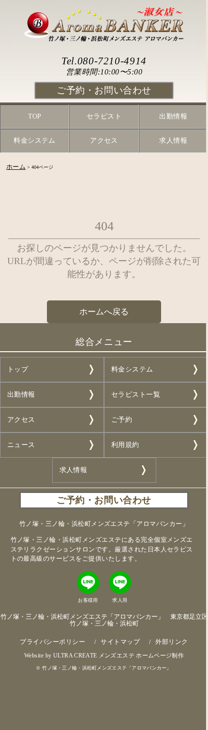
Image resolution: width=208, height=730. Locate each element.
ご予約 (121, 419)
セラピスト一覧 (135, 394)
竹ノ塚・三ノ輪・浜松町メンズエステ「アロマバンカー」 (107, 667)
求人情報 (173, 140)
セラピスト (104, 116)
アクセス (104, 140)
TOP (35, 116)
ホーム (16, 167)
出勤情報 (173, 116)
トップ (17, 369)
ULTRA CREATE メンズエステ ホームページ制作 (118, 655)
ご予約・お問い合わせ (104, 90)
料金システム (35, 140)
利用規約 (125, 444)
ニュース (21, 444)
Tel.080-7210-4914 (104, 60)
